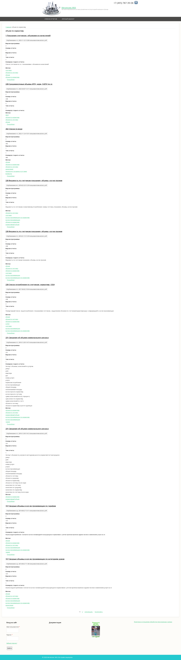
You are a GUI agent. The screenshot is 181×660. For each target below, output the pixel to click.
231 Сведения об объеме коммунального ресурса (27, 337)
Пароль (9, 635)
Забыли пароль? (11, 643)
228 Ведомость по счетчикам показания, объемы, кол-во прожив (34, 180)
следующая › (89, 612)
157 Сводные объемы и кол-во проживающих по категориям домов (35, 559)
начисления (9, 169)
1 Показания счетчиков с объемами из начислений (28, 35)
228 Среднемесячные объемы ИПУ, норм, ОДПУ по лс (29, 84)
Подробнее (11, 79)
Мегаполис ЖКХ (69, 7)
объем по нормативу (12, 77)
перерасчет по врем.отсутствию (16, 171)
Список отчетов (51, 19)
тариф (8, 422)
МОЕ (7, 115)
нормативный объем (12, 224)
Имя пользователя (13, 627)
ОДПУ (7, 324)
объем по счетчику (12, 72)
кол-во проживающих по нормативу (18, 217)
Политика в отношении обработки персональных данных (153, 622)
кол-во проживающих (13, 220)
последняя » (99, 612)
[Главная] (51, 8)
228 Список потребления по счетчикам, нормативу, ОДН (30, 284)
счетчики (9, 70)
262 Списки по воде (14, 129)
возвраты (9, 174)
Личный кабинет (68, 19)
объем (8, 75)
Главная (8, 27)
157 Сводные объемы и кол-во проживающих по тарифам (31, 506)
